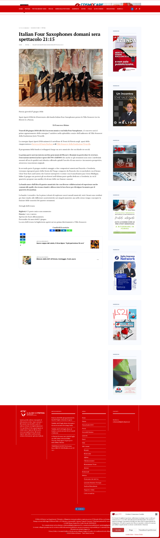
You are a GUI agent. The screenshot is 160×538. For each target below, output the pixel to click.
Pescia (51, 9)
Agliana (86, 457)
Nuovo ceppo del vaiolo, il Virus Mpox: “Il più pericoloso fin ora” (60, 242)
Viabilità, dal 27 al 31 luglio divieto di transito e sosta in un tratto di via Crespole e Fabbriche (63, 431)
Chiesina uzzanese (89, 461)
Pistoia (27, 9)
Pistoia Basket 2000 (39, 9)
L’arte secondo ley (89, 493)
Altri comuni (98, 9)
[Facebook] (132, 8)
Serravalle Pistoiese (62, 9)
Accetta (118, 530)
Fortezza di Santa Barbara (42, 144)
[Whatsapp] (69, 230)
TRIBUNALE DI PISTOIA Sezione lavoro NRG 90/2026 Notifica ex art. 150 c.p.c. (63, 448)
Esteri (83, 9)
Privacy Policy (139, 534)
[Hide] (20, 245)
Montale (86, 450)
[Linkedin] (63, 230)
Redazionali (111, 9)
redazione (26, 27)
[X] (58, 230)
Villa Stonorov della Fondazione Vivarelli (73, 144)
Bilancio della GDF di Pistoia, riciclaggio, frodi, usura (56, 258)
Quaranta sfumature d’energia (92, 482)
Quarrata (75, 9)
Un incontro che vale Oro (91, 479)
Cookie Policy (130, 534)
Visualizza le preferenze (147, 530)
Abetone (86, 468)
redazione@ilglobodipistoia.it (121, 422)
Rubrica (120, 9)
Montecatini (87, 453)
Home (21, 9)
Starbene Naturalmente (90, 486)
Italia (90, 9)
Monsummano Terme (90, 464)
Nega (131, 530)
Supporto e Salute (89, 490)
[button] (156, 514)
